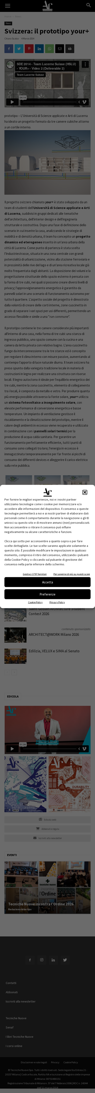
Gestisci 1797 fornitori (35, 574)
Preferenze (47, 594)
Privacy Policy (57, 602)
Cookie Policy (35, 602)
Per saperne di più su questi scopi (71, 574)
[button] (85, 492)
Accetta (47, 582)
